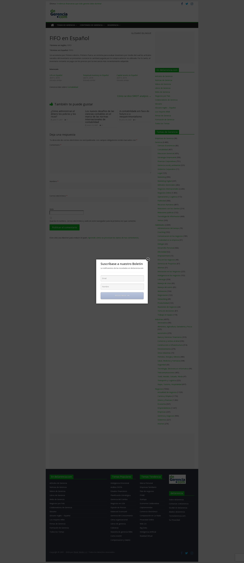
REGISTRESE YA (122, 295)
